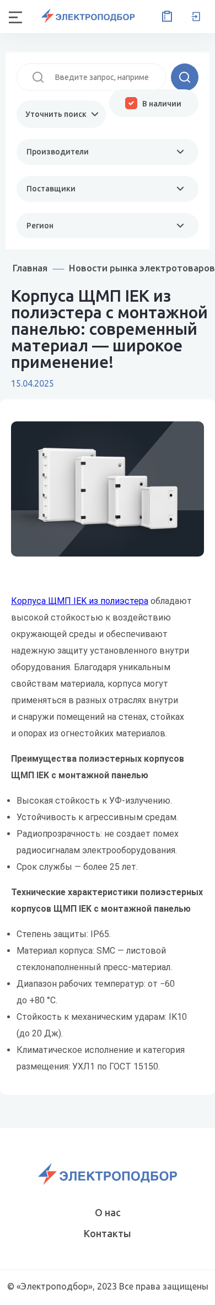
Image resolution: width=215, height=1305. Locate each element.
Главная (30, 268)
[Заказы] (165, 16)
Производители (57, 151)
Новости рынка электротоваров (142, 268)
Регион (39, 225)
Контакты (107, 1233)
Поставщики (51, 188)
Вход (195, 16)
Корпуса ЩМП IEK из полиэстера (79, 601)
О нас (108, 1212)
